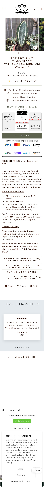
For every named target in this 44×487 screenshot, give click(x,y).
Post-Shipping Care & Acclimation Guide (22, 278)
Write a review (22, 421)
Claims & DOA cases (22, 272)
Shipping (11, 75)
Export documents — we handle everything (22, 260)
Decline (21, 475)
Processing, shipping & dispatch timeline (22, 266)
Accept (21, 468)
